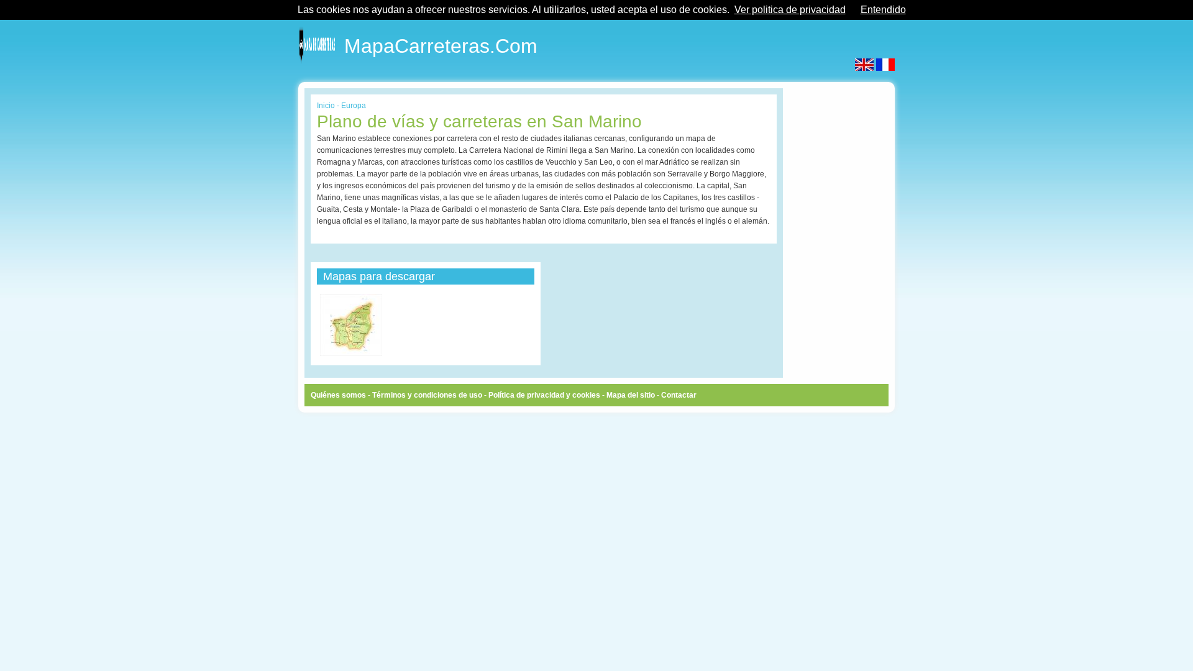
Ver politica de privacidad (790, 9)
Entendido (883, 9)
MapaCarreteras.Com (440, 43)
